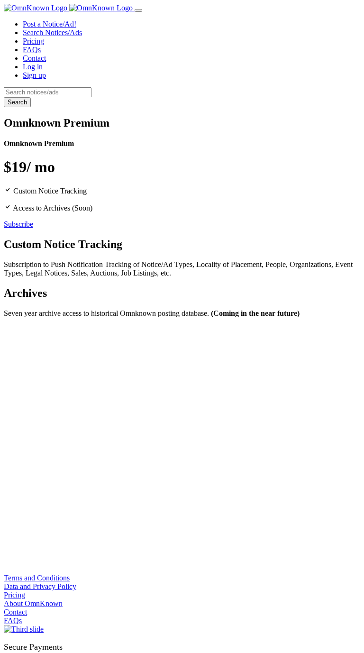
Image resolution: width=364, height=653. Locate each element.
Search (17, 102)
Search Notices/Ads (52, 32)
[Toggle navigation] (138, 10)
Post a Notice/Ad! (49, 24)
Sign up (34, 75)
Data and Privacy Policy (40, 586)
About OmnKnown (33, 603)
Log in (33, 67)
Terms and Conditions (37, 578)
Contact (34, 58)
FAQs (32, 50)
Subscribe (18, 224)
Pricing (33, 41)
